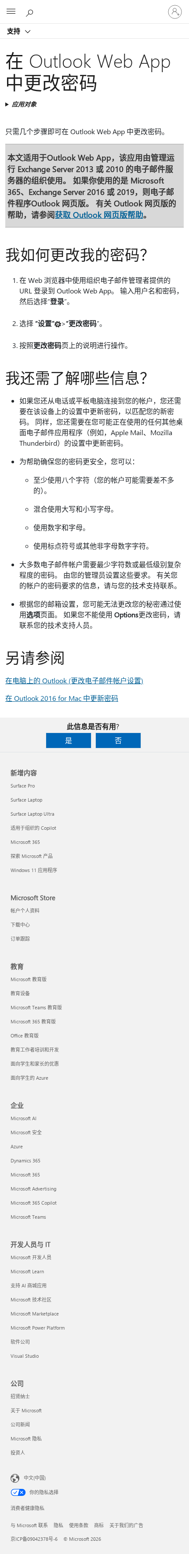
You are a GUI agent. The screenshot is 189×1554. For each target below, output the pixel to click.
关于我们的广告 (126, 1525)
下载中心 (20, 924)
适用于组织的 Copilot (33, 828)
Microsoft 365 (25, 842)
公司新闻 (20, 1424)
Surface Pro (23, 785)
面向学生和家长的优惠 (35, 1063)
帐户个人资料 (25, 910)
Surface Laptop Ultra (33, 813)
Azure (17, 1146)
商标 (99, 1525)
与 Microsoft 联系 (29, 1525)
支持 (14, 30)
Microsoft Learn (27, 1271)
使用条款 (78, 1525)
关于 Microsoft (26, 1410)
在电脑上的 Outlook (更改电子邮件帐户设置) (74, 680)
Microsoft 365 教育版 (33, 1021)
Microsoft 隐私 (26, 1438)
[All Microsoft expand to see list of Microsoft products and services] (11, 11)
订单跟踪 (20, 938)
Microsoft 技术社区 (31, 1299)
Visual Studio (25, 1355)
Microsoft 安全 (26, 1132)
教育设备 (20, 993)
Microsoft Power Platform (38, 1327)
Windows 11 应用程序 (34, 870)
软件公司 (20, 1341)
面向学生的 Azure (29, 1077)
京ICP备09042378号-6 (34, 1539)
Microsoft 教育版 (29, 979)
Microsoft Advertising (33, 1188)
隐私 (58, 1525)
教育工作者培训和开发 (35, 1049)
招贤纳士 (20, 1396)
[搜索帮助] (30, 11)
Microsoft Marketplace (35, 1313)
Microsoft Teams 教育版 (36, 1007)
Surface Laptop (26, 799)
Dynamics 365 (25, 1160)
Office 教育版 (25, 1035)
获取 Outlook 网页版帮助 (99, 214)
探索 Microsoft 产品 (32, 856)
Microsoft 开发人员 (31, 1257)
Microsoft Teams (28, 1216)
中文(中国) (35, 1477)
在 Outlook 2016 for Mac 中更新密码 (61, 698)
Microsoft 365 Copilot (34, 1202)
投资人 (18, 1452)
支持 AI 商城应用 (29, 1285)
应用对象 (24, 104)
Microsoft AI (23, 1118)
